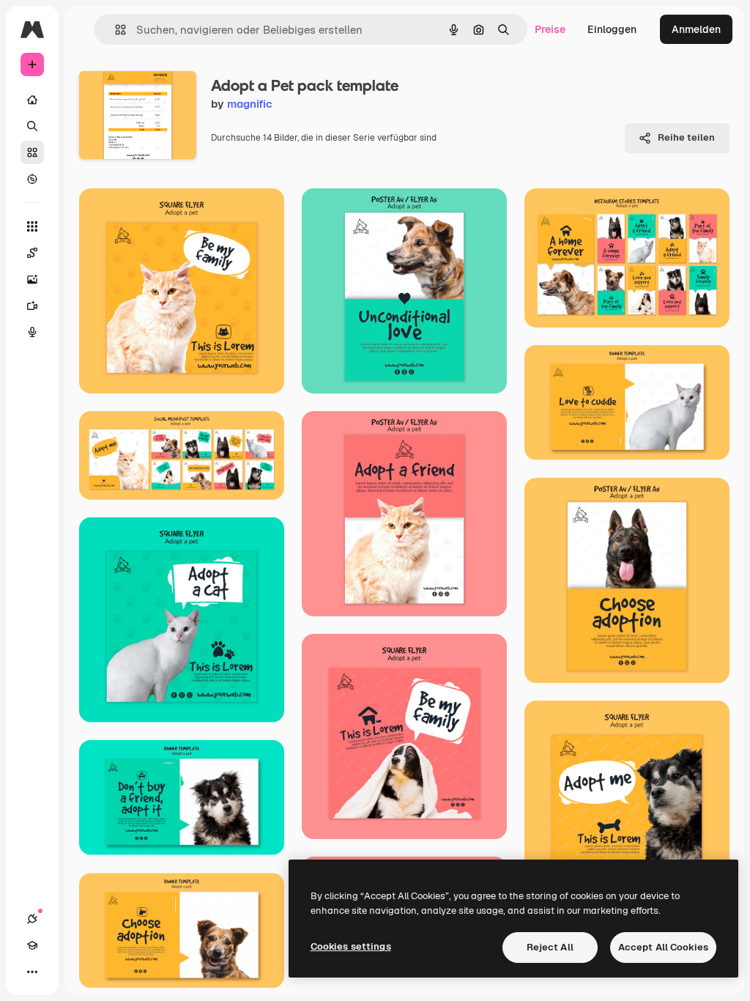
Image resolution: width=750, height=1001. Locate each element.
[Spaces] (32, 253)
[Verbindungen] (32, 919)
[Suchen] (32, 126)
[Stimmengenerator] (32, 332)
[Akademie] (32, 945)
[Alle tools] (32, 226)
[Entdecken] (32, 179)
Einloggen (611, 29)
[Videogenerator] (32, 305)
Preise (550, 29)
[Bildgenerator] (32, 279)
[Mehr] (32, 971)
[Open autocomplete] (114, 29)
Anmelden (696, 29)
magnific (249, 104)
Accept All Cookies (663, 947)
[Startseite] (32, 99)
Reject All (550, 947)
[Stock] (32, 152)
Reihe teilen (686, 137)
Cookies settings (351, 946)
